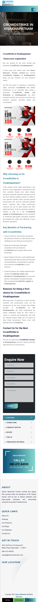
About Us (5, 516)
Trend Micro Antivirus (15, 442)
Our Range (10, 417)
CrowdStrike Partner (27, 340)
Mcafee (9, 432)
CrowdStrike (11, 422)
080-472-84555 (8, 551)
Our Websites (7, 530)
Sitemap (5, 519)
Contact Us (6, 533)
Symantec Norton (13, 427)
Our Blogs (5, 526)
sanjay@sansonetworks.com (12, 555)
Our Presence (7, 523)
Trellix (9, 437)
